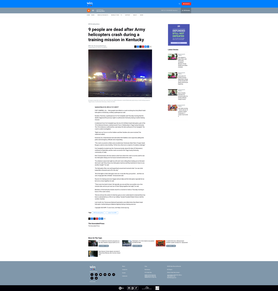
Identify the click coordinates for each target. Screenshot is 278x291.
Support (127, 15)
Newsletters (115, 15)
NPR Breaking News (94, 24)
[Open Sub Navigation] (95, 15)
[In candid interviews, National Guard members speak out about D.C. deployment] (160, 243)
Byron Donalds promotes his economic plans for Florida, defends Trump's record (183, 96)
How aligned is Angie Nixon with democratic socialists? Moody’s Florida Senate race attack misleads (182, 62)
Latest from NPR (112, 212)
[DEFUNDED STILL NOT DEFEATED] (179, 35)
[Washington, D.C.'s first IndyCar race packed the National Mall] (127, 243)
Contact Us (124, 269)
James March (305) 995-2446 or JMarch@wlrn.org (174, 276)
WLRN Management (171, 277)
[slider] (95, 10)
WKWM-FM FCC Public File (150, 277)
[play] (89, 10)
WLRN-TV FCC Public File (150, 275)
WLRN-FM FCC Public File (150, 276)
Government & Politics (181, 55)
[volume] (93, 10)
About (135, 15)
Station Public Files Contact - (173, 272)
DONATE (187, 4)
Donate (124, 272)
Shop (146, 266)
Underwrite (124, 276)
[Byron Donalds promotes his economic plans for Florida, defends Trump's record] (172, 92)
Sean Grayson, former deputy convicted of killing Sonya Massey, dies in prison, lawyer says (109, 253)
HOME (88, 15)
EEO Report (169, 269)
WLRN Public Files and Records (174, 266)
